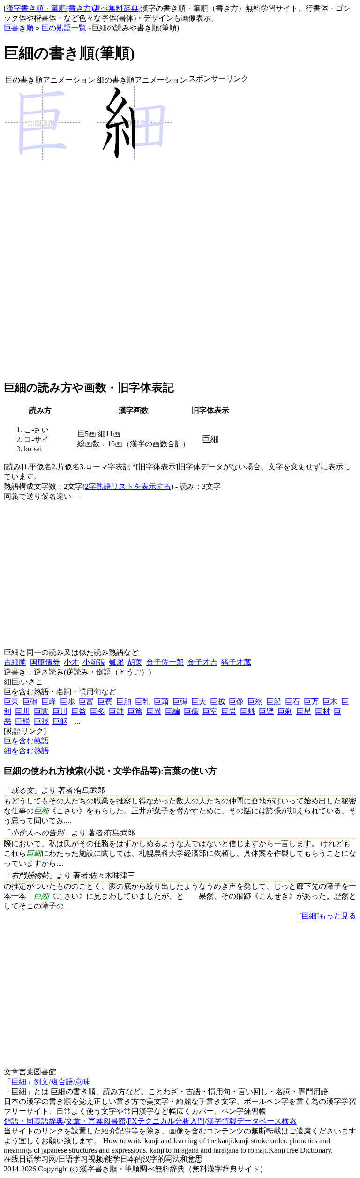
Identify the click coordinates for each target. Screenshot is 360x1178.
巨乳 (142, 701)
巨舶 (123, 701)
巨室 (210, 711)
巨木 (330, 701)
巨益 (78, 711)
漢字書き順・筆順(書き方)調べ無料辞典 (72, 8)
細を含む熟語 (26, 751)
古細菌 (15, 662)
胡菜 (135, 662)
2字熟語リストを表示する (128, 486)
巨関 (41, 711)
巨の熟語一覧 (63, 28)
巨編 (172, 711)
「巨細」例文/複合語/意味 (47, 1082)
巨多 (97, 711)
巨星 (303, 711)
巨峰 (48, 701)
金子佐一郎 (165, 662)
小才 (71, 662)
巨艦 (22, 721)
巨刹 (285, 711)
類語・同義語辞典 (34, 1121)
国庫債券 (45, 662)
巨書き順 (19, 28)
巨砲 (30, 701)
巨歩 (67, 701)
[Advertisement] (218, 232)
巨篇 (135, 711)
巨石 (292, 701)
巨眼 (41, 721)
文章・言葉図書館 (96, 1121)
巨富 (86, 701)
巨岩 (228, 711)
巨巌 (153, 711)
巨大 (198, 701)
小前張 (93, 662)
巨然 (255, 701)
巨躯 (60, 721)
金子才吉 (203, 662)
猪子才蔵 (236, 662)
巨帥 (116, 711)
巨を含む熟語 (26, 741)
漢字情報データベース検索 (252, 1121)
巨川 (22, 711)
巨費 (105, 701)
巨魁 (247, 711)
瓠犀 (116, 662)
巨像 (236, 701)
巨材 (322, 711)
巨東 (11, 701)
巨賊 (217, 701)
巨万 (311, 701)
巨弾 (180, 701)
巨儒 (191, 711)
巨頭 (161, 701)
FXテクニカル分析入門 (166, 1121)
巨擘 (266, 711)
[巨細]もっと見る (327, 916)
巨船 (273, 701)
